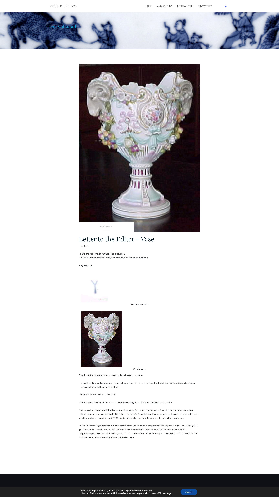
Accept (188, 491)
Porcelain (106, 226)
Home (148, 6)
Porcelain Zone (185, 6)
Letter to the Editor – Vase (116, 239)
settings (167, 493)
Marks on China (164, 6)
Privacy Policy (205, 6)
